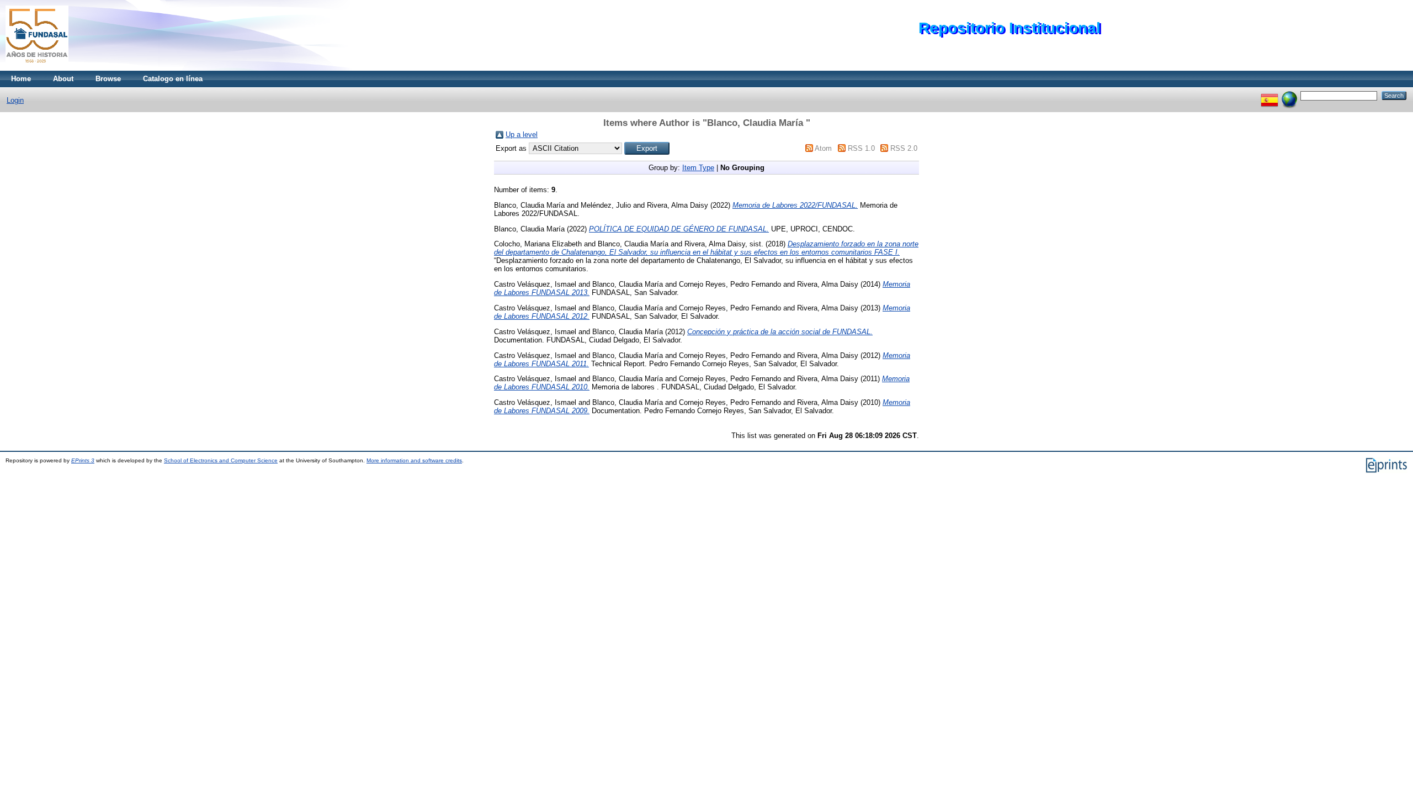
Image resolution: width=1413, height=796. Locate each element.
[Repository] (37, 68)
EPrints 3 (82, 460)
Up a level (522, 134)
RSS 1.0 (861, 148)
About (63, 79)
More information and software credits (414, 460)
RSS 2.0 (903, 148)
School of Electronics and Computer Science (221, 460)
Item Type (698, 168)
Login (15, 100)
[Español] (1269, 95)
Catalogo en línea (173, 79)
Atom (823, 148)
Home (21, 79)
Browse (108, 79)
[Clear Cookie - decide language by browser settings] (1289, 95)
